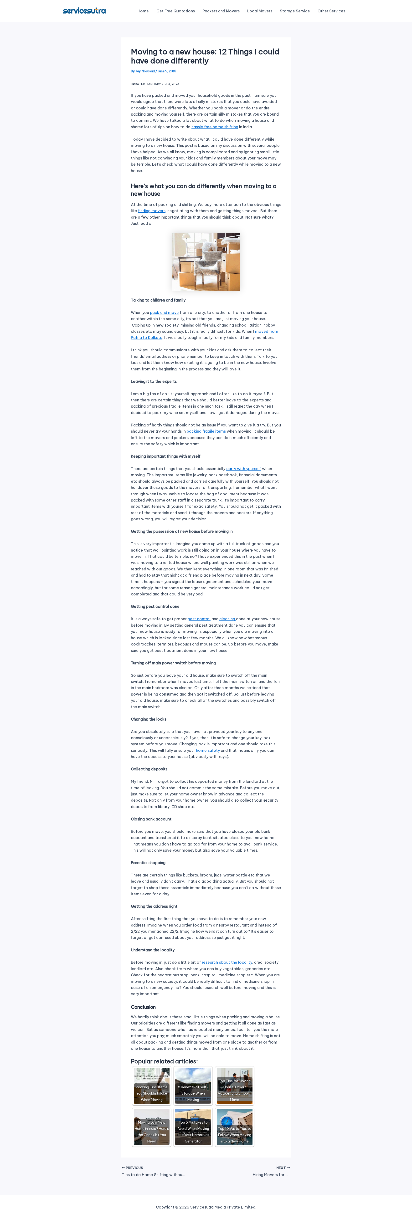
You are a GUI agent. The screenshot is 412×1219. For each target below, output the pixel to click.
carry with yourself (243, 468)
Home (143, 11)
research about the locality (227, 962)
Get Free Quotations (175, 11)
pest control (199, 618)
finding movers (151, 210)
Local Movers (259, 11)
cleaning (227, 618)
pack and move (164, 312)
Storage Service (295, 11)
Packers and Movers (221, 11)
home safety (208, 750)
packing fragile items (206, 431)
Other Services (331, 11)
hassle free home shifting (214, 126)
